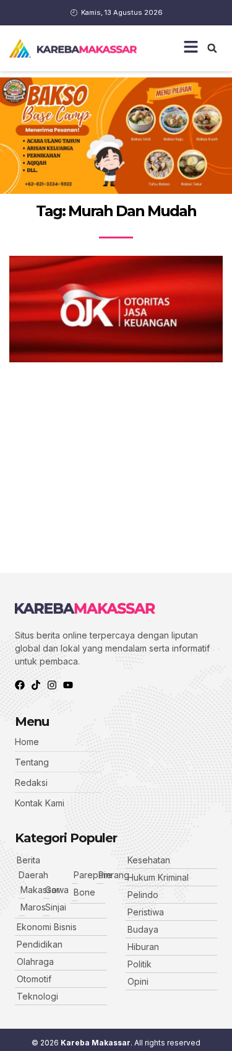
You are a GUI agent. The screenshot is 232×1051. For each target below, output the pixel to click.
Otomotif (34, 979)
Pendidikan (39, 944)
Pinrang (113, 875)
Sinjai (55, 907)
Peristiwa (145, 912)
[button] (212, 48)
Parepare (93, 875)
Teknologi (37, 996)
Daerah (33, 875)
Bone (84, 892)
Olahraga (35, 961)
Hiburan (143, 946)
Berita (28, 860)
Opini (137, 981)
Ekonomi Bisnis (47, 927)
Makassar (39, 889)
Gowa (57, 889)
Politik (139, 964)
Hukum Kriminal (158, 877)
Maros (33, 907)
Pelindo (142, 894)
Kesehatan (148, 860)
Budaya (142, 929)
